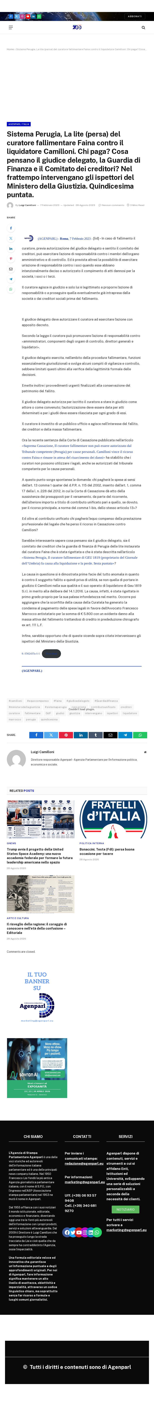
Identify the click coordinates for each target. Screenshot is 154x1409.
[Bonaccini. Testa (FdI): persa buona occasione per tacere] (113, 819)
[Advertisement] (77, 86)
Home (10, 49)
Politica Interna (92, 843)
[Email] (11, 269)
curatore (14, 713)
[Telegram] (11, 279)
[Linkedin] (91, 1232)
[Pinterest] (11, 259)
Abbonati (135, 16)
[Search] (143, 27)
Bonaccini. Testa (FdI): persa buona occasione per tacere (107, 852)
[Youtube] (79, 1232)
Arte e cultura (18, 918)
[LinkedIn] (11, 248)
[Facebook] (11, 228)
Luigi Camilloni (27, 205)
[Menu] (11, 27)
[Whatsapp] (97, 1232)
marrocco (15, 719)
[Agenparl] (77, 27)
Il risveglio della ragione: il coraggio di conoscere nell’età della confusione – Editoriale (37, 928)
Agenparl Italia (18, 124)
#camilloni (15, 700)
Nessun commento (113, 205)
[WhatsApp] (11, 289)
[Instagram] (85, 1232)
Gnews (11, 843)
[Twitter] (11, 238)
